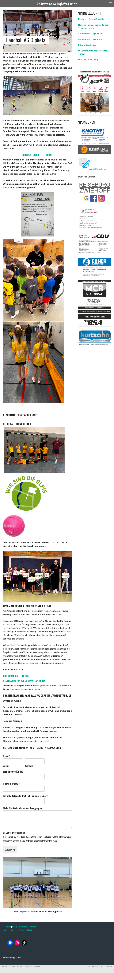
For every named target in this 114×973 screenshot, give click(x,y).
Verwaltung (8, 957)
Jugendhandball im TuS (16, 676)
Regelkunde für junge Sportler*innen (24, 680)
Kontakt (7, 926)
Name (6, 756)
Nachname (29, 766)
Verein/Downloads (23, 929)
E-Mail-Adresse (11, 783)
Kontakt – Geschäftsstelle (91, 19)
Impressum (8, 929)
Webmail (19, 957)
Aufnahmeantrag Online (90, 33)
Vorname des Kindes (13, 771)
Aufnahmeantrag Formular (91, 39)
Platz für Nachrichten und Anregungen (22, 808)
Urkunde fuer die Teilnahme (37, 155)
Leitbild (32, 926)
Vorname (6, 766)
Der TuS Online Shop (88, 59)
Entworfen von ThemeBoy (100, 967)
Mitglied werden (19, 926)
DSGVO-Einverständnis (15, 832)
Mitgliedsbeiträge (87, 45)
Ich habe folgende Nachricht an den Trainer (25, 796)
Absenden (10, 849)
